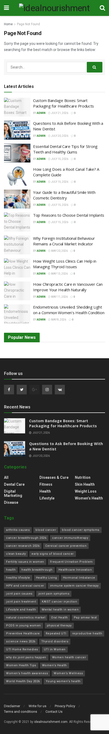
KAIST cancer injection (59, 601)
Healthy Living (46, 577)
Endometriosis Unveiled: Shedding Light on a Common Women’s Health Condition (68, 309)
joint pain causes (19, 593)
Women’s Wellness (68, 673)
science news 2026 (20, 641)
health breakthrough (37, 569)
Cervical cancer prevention (66, 546)
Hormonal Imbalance (79, 577)
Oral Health (59, 617)
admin (41, 113)
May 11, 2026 (59, 296)
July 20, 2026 (59, 135)
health (11, 569)
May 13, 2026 (59, 273)
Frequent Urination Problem (71, 562)
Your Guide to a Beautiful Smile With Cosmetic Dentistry (64, 195)
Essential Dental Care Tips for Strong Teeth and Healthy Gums (65, 149)
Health (45, 491)
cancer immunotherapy (70, 538)
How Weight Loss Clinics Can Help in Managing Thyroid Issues (64, 263)
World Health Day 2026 (23, 681)
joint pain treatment (21, 601)
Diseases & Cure (54, 477)
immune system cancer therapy (74, 585)
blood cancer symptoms (80, 530)
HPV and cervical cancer (25, 585)
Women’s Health (89, 498)
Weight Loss (86, 491)
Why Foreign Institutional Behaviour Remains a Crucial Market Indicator (64, 241)
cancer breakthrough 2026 (26, 538)
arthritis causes (18, 530)
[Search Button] (95, 67)
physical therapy (59, 625)
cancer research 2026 (22, 546)
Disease (11, 502)
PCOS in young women (23, 625)
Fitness (45, 484)
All (6, 477)
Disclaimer (12, 706)
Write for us (37, 706)
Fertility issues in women (25, 562)
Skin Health (85, 484)
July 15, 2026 (59, 158)
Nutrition (82, 477)
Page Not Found (28, 24)
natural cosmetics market (25, 617)
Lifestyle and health (21, 609)
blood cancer (45, 530)
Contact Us (54, 712)
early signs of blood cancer (52, 554)
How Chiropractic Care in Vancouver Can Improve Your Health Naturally (68, 286)
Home (8, 24)
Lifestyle (46, 498)
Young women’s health (63, 681)
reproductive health (87, 633)
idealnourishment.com (50, 722)
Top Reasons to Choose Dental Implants (68, 215)
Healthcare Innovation (75, 569)
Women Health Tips (21, 665)
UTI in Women (55, 649)
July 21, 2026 (59, 113)
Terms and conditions (20, 712)
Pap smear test (85, 617)
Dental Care (14, 484)
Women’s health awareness (27, 673)
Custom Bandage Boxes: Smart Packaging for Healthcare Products (63, 103)
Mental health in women (60, 609)
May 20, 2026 (59, 250)
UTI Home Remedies (22, 649)
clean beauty (16, 554)
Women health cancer (69, 657)
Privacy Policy (65, 706)
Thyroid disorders (55, 641)
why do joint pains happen (26, 657)
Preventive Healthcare (23, 633)
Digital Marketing (13, 493)
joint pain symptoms (54, 593)
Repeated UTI (56, 633)
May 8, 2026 (58, 319)
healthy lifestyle (18, 577)
